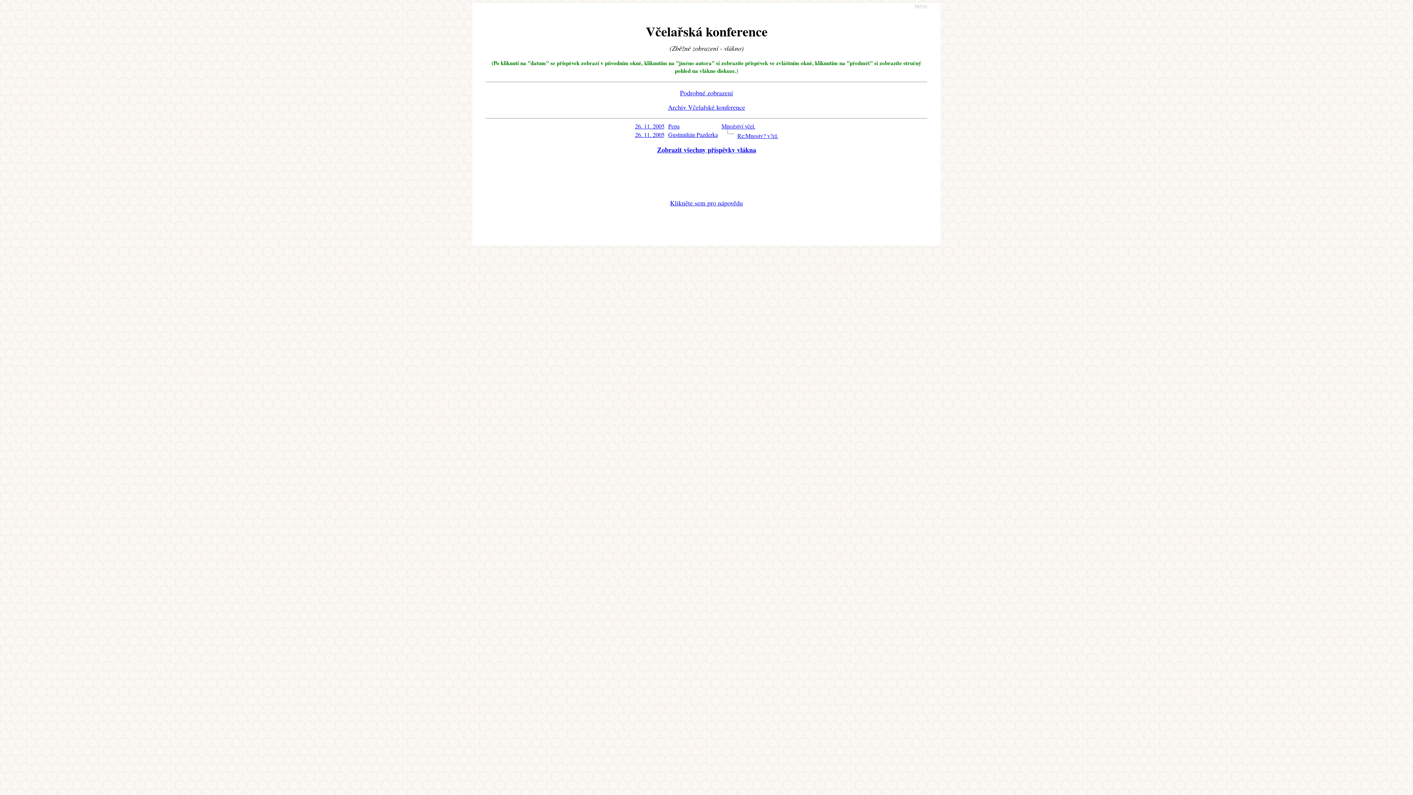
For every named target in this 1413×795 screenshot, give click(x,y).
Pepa (674, 126)
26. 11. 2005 (650, 126)
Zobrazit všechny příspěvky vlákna (706, 150)
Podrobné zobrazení (706, 92)
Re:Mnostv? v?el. (757, 135)
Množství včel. (738, 126)
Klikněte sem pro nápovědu (706, 202)
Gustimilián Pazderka (693, 134)
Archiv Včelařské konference (706, 107)
